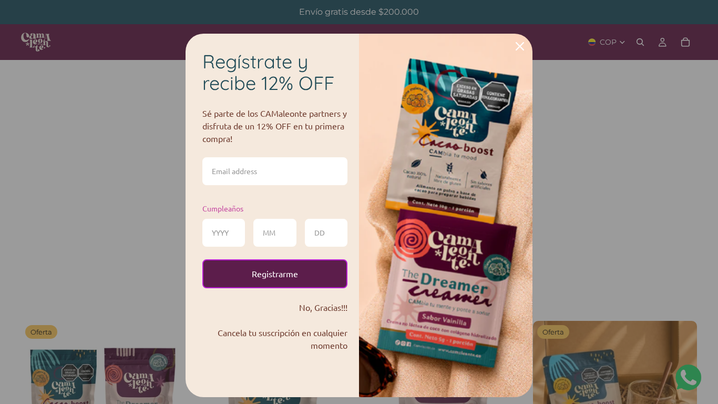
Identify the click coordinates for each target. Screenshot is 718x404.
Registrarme (275, 273)
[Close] (519, 46)
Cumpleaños (222, 208)
